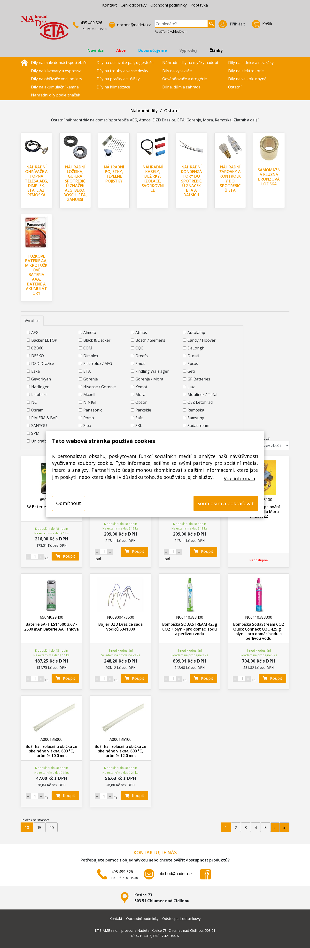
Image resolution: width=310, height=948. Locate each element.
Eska (35, 371)
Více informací (239, 478)
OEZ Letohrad (200, 402)
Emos (140, 363)
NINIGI (89, 402)
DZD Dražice (42, 363)
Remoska (195, 410)
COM (87, 348)
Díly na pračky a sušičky (118, 78)
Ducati (193, 355)
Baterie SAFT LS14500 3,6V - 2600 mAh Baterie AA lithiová (51, 627)
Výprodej (188, 50)
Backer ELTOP (44, 340)
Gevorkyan (41, 379)
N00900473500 (120, 617)
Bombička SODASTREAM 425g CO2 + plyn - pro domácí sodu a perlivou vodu (189, 629)
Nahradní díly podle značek (55, 95)
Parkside (143, 410)
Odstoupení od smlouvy (181, 918)
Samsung (195, 417)
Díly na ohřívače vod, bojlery (56, 78)
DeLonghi (196, 348)
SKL (138, 425)
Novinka (95, 50)
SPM (35, 433)
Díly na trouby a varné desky (122, 70)
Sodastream (198, 425)
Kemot (141, 386)
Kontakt (109, 5)
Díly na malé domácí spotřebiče (59, 62)
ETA (87, 371)
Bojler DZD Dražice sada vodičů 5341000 (120, 627)
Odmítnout (68, 503)
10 (27, 827)
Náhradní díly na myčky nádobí (190, 62)
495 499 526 (91, 22)
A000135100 (120, 739)
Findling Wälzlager (152, 371)
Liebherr (39, 394)
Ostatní (234, 87)
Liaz (191, 386)
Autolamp (196, 332)
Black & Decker (96, 340)
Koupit (67, 556)
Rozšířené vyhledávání (171, 31)
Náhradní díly (144, 110)
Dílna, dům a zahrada (181, 87)
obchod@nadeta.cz (134, 24)
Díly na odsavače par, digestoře (125, 62)
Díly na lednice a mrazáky (251, 62)
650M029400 (51, 617)
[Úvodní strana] (24, 62)
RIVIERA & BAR (44, 417)
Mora (140, 394)
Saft (139, 417)
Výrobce (32, 320)
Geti (191, 371)
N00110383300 (258, 617)
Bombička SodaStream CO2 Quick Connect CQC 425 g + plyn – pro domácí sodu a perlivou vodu (258, 631)
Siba (87, 425)
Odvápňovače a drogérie (184, 78)
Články (216, 50)
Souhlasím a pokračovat (225, 503)
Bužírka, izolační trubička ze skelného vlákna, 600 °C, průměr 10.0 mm (51, 751)
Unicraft (38, 441)
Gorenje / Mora (149, 379)
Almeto (89, 332)
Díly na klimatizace (113, 87)
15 (39, 827)
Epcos (192, 363)
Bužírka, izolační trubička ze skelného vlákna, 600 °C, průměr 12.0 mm (120, 751)
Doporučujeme (152, 50)
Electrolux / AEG (97, 363)
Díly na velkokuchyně (247, 78)
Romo (88, 417)
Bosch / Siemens (150, 340)
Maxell (89, 394)
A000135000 (51, 739)
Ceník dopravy (134, 5)
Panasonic (92, 410)
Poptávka (199, 5)
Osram (37, 410)
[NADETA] (45, 29)
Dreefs (141, 355)
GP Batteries (198, 379)
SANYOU (39, 425)
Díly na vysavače (177, 70)
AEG (35, 332)
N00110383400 (189, 617)
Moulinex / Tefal (202, 394)
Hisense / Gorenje (99, 386)
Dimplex (90, 355)
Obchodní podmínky (168, 5)
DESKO (37, 355)
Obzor (141, 402)
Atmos (141, 332)
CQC (139, 348)
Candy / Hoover (201, 340)
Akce (121, 50)
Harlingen (40, 386)
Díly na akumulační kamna (55, 87)
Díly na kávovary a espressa (56, 70)
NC (34, 402)
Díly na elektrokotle (246, 70)
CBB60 (37, 348)
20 (51, 827)
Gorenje (90, 379)
